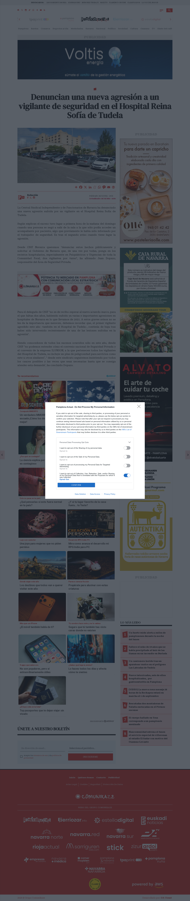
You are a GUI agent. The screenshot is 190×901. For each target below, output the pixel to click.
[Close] (139, 407)
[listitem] (95, 442)
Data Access (95, 494)
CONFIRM (76, 485)
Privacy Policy (109, 494)
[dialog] (95, 450)
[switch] (127, 448)
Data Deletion (80, 494)
